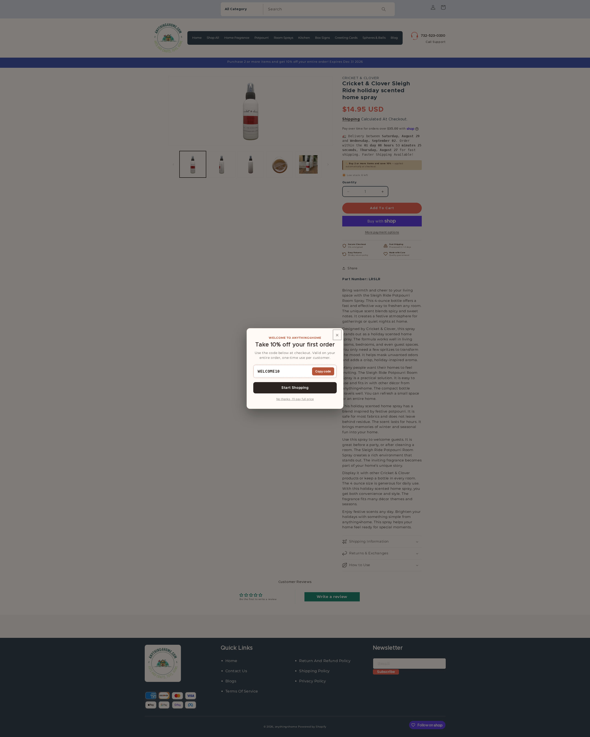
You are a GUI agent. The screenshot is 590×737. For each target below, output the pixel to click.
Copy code (323, 371)
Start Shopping (294, 387)
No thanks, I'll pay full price (295, 399)
